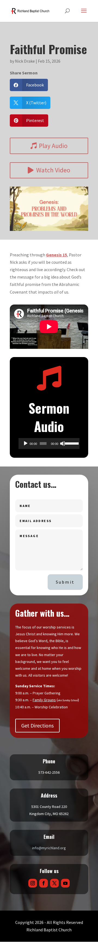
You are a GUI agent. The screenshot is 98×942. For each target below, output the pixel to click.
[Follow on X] (54, 883)
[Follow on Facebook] (43, 883)
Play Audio (53, 145)
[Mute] (62, 443)
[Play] (25, 443)
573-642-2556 (49, 772)
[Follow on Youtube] (65, 883)
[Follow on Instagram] (32, 883)
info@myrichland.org (49, 847)
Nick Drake (25, 61)
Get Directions (37, 725)
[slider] (71, 443)
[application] (49, 443)
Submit (65, 582)
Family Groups (44, 699)
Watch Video (53, 170)
